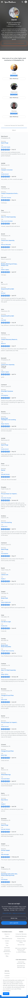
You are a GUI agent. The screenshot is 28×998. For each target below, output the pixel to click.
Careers (7, 941)
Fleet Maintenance (7, 938)
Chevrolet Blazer (5, 778)
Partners (7, 953)
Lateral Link (4, 574)
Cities (7, 943)
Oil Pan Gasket (5, 850)
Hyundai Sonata (5, 474)
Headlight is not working (8, 419)
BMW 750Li (4, 755)
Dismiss (6, 993)
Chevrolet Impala (5, 147)
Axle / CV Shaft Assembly (8, 217)
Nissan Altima (4, 674)
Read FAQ (14, 918)
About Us (7, 934)
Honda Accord (5, 174)
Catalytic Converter (7, 170)
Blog (7, 956)
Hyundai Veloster (5, 829)
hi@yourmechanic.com (19, 913)
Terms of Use (21, 944)
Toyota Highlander (6, 602)
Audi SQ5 (3, 320)
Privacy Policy (21, 938)
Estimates (7, 947)
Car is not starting (6, 522)
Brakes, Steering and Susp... (9, 264)
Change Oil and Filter (7, 695)
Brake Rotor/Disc (6, 646)
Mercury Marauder (6, 244)
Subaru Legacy (5, 269)
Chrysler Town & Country (7, 650)
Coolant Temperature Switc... (9, 193)
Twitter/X (7, 978)
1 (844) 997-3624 (7, 913)
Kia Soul (3, 293)
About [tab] (14, 130)
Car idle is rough (6, 621)
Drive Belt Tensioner (7, 391)
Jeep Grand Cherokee (7, 221)
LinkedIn (7, 975)
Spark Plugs (4, 143)
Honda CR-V (4, 526)
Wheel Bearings (6, 774)
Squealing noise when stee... (9, 874)
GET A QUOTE (14, 923)
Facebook (7, 973)
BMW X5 (3, 343)
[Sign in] (26, 2)
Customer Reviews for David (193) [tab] (14, 125)
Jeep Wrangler (5, 854)
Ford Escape (4, 879)
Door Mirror (4, 800)
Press (7, 936)
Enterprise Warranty (21, 936)
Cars (7, 945)
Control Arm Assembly (7, 240)
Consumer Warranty (21, 934)
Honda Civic (4, 625)
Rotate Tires (4, 265)
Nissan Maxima (5, 423)
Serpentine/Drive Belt (7, 289)
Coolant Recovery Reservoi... (9, 339)
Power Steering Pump (7, 875)
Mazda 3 (3, 578)
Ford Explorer (4, 395)
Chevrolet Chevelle (6, 498)
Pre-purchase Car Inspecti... (9, 493)
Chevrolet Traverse (6, 197)
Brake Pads (4, 418)
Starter (3, 470)
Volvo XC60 (4, 699)
